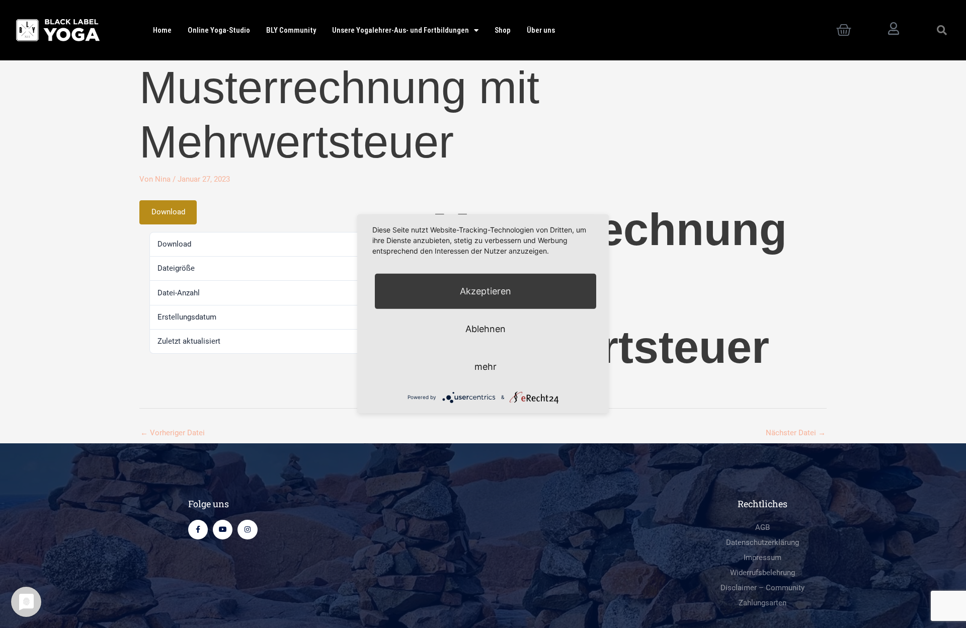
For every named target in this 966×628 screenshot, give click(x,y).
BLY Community (291, 30)
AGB (762, 527)
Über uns (541, 30)
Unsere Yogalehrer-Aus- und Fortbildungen (400, 30)
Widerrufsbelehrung (762, 572)
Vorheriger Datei (172, 432)
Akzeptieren (485, 291)
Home (162, 30)
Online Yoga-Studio (219, 30)
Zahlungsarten (762, 602)
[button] (942, 30)
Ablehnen (485, 329)
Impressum (762, 557)
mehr (485, 366)
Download (168, 211)
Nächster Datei (796, 432)
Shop (503, 30)
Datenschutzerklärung (762, 542)
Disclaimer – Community (762, 587)
